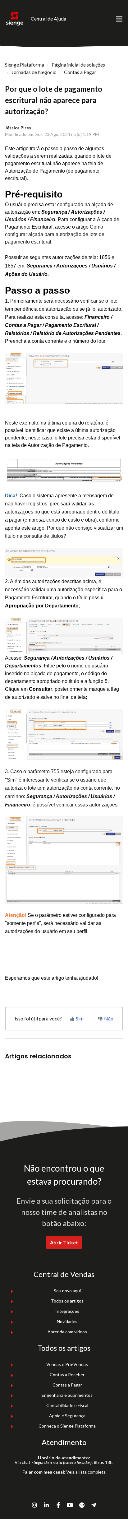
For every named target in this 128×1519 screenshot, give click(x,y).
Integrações (67, 1311)
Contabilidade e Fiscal (67, 1405)
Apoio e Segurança (67, 1415)
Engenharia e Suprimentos (67, 1395)
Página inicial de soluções (78, 64)
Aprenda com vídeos (67, 1331)
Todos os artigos (67, 1300)
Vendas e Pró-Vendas (67, 1364)
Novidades (67, 1321)
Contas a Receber (67, 1374)
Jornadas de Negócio (34, 72)
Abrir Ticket (64, 1242)
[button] (119, 19)
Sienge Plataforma (24, 64)
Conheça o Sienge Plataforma (67, 1425)
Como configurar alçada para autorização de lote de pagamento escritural (54, 234)
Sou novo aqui (67, 1290)
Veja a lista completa (86, 1472)
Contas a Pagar (80, 72)
